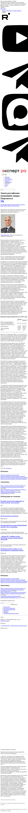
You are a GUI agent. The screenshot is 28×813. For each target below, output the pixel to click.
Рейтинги (7, 177)
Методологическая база (9, 608)
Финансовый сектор (6, 591)
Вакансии (5, 612)
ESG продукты (8, 179)
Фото (18, 205)
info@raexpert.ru (23, 625)
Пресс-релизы (11, 204)
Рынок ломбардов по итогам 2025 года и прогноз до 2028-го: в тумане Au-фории (13, 490)
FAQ (6, 186)
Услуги (6, 184)
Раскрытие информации (9, 609)
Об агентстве (6, 607)
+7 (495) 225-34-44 (5, 625)
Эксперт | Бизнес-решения (14, 10)
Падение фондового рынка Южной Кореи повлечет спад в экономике (14, 526)
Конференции (8, 182)
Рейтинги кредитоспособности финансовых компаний (14, 477)
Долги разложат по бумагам (9, 516)
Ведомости (8, 468)
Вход (4, 12)
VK (2, 201)
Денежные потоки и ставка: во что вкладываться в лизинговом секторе (12, 549)
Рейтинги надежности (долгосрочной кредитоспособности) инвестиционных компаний (13, 475)
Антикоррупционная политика (11, 613)
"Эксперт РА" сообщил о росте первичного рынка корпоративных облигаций (12, 538)
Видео (14, 205)
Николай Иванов (5, 235)
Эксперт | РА (5, 10)
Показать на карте (5, 620)
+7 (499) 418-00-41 (14, 625)
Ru (5, 174)
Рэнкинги (7, 181)
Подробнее (3, 9)
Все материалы (4, 204)
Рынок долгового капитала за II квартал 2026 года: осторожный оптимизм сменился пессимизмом (13, 486)
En (3, 174)
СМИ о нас (10, 205)
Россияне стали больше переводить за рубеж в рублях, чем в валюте (12, 501)
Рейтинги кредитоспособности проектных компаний (14, 479)
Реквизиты (6, 610)
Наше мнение (4, 205)
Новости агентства (20, 204)
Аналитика (7, 178)
